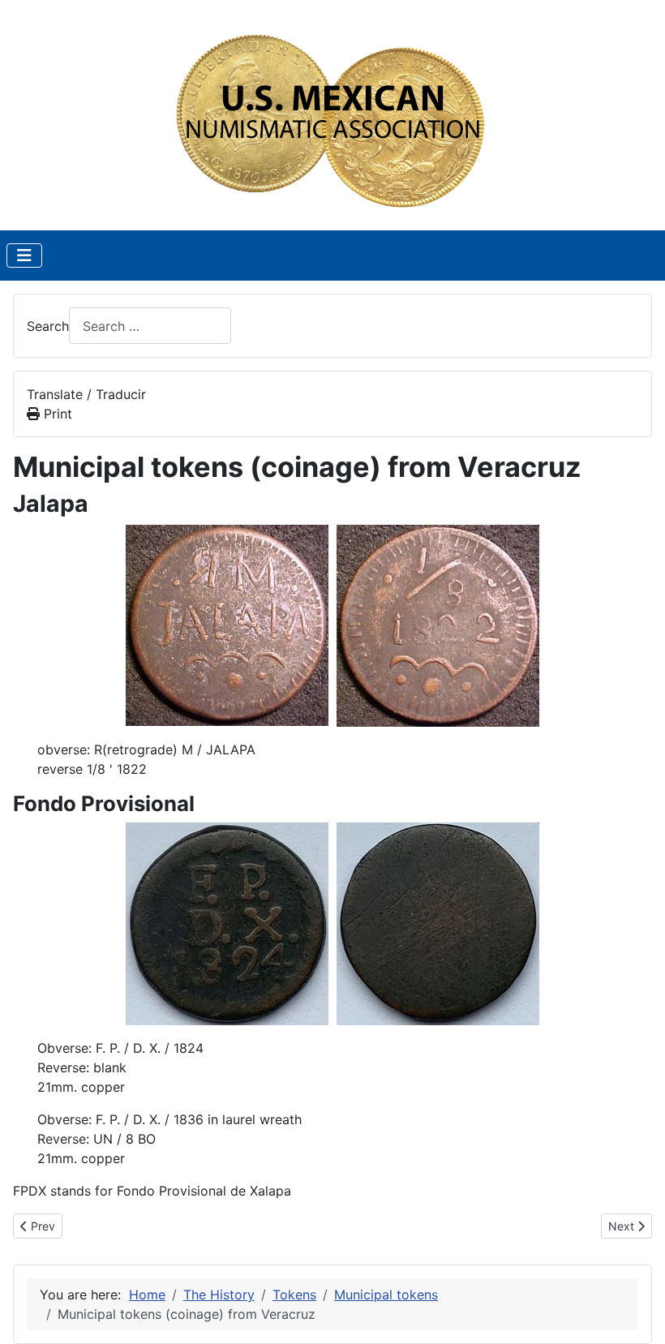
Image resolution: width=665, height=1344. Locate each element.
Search (48, 326)
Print (56, 414)
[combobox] (150, 325)
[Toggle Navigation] (24, 255)
